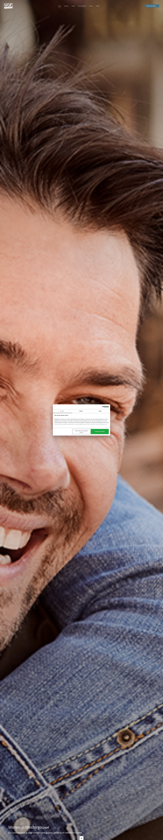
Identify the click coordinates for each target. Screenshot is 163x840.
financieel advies (82, 6)
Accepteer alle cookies (100, 431)
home (59, 6)
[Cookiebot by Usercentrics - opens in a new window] (103, 407)
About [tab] (100, 411)
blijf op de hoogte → (152, 6)
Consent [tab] (62, 411)
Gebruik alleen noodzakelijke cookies (81, 431)
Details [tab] (81, 411)
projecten (66, 6)
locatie (73, 6)
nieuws (91, 6)
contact (97, 6)
